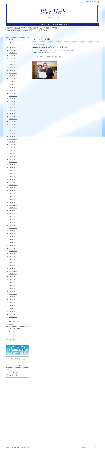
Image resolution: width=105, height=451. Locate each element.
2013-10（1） (13, 308)
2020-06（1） (13, 153)
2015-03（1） (13, 288)
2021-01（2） (13, 133)
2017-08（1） (13, 216)
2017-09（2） (13, 213)
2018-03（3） (13, 202)
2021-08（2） (13, 119)
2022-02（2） (13, 110)
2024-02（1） (13, 67)
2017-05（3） (13, 222)
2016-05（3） (13, 253)
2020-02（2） (13, 162)
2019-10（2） (13, 167)
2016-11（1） (13, 239)
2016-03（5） (13, 259)
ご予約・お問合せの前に (14, 328)
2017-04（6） (13, 225)
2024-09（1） (13, 53)
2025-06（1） (13, 47)
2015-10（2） (13, 273)
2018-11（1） (13, 187)
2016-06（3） (13, 251)
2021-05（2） (13, 124)
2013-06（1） (13, 317)
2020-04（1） (13, 156)
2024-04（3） (13, 61)
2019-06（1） (13, 173)
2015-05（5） (13, 282)
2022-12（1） (13, 81)
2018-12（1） (13, 185)
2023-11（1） (13, 75)
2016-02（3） (13, 262)
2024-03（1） (13, 64)
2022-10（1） (13, 87)
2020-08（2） (13, 147)
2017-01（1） (13, 233)
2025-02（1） (13, 50)
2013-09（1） (13, 311)
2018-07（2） (13, 193)
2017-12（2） (13, 205)
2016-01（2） (13, 265)
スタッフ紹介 (11, 339)
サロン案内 (10, 324)
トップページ (11, 39)
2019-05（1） (13, 176)
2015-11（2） (13, 271)
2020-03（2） (13, 159)
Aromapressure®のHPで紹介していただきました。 (50, 47)
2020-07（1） (13, 150)
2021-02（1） (13, 130)
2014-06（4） (13, 299)
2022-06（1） (13, 98)
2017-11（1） (13, 207)
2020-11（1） (13, 139)
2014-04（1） (13, 302)
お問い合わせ (11, 332)
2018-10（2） (13, 190)
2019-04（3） (13, 179)
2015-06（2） (13, 279)
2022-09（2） (13, 90)
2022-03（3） (13, 107)
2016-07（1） (13, 248)
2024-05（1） (13, 58)
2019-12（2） (13, 164)
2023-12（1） (13, 73)
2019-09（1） (13, 170)
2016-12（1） (13, 236)
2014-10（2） (13, 294)
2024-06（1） (13, 55)
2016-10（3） (13, 242)
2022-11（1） (13, 84)
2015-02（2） (13, 291)
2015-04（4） (13, 285)
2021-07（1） (13, 121)
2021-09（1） (13, 116)
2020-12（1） (13, 136)
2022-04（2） (13, 104)
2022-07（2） (13, 96)
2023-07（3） (13, 78)
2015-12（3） (13, 268)
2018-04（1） (13, 199)
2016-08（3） (13, 245)
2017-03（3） (13, 228)
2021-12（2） (13, 113)
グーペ (92, 447)
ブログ (9, 335)
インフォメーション (13, 43)
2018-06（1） (13, 196)
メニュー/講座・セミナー (14, 321)
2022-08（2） (13, 93)
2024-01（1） (13, 70)
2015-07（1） (13, 276)
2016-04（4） (13, 256)
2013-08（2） (13, 314)
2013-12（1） (13, 305)
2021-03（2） (13, 127)
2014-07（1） (13, 296)
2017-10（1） (13, 210)
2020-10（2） (13, 141)
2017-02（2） (13, 230)
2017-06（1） (13, 219)
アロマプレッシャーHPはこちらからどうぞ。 (47, 56)
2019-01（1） (13, 182)
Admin (97, 447)
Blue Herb (14, 447)
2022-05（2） (13, 101)
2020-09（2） (13, 144)
